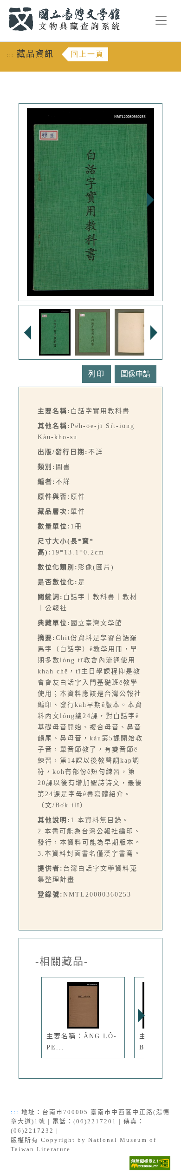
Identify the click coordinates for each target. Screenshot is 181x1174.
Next (150, 200)
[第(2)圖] (92, 332)
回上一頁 (87, 54)
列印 (96, 374)
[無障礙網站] (149, 1162)
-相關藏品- (61, 961)
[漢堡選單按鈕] (161, 20)
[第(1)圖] (55, 332)
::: (3, 5)
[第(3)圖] (144, 332)
